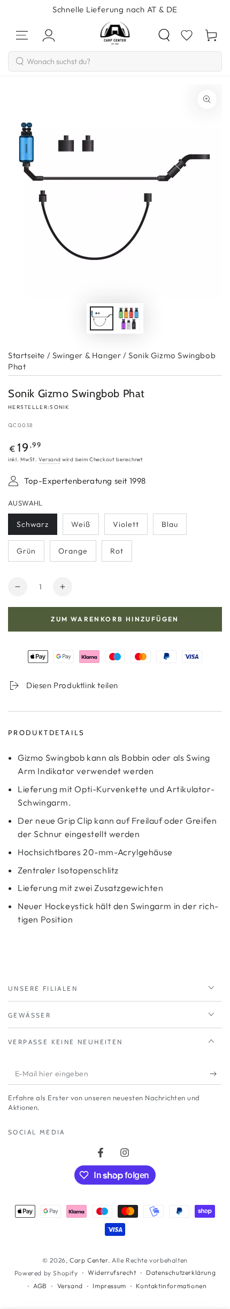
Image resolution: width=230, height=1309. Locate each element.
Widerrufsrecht (112, 1272)
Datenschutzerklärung (181, 1272)
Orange (77, 554)
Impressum (109, 1286)
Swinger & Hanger (86, 355)
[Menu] (22, 35)
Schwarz (36, 527)
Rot (121, 554)
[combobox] (115, 61)
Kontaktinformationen (171, 1286)
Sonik (60, 407)
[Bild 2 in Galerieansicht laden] (128, 318)
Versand (49, 459)
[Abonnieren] (216, 1074)
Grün (30, 554)
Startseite (26, 355)
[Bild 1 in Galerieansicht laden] (101, 318)
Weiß (85, 527)
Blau (174, 527)
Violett (130, 527)
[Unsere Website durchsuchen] (164, 35)
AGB (40, 1286)
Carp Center (89, 1260)
